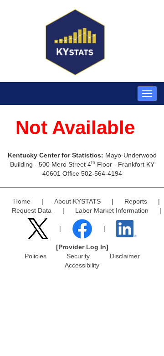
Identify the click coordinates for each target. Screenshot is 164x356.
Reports (135, 201)
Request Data (31, 210)
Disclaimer (125, 256)
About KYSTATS (77, 201)
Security (78, 256)
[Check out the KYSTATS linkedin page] (126, 228)
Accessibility (82, 265)
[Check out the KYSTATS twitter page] (39, 228)
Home (22, 201)
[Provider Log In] (82, 247)
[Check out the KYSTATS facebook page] (83, 228)
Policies (35, 256)
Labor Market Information (112, 210)
